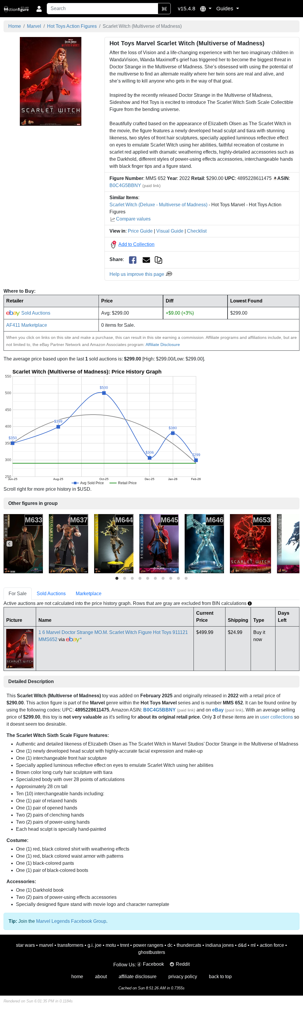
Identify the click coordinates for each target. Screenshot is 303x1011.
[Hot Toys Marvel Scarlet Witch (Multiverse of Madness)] (50, 81)
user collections (276, 716)
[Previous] (9, 544)
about (101, 976)
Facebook (153, 964)
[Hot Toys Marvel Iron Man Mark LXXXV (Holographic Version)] (204, 543)
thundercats (189, 945)
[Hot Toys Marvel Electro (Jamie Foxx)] (113, 543)
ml (253, 945)
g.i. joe (94, 945)
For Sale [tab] (18, 593)
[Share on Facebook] (132, 259)
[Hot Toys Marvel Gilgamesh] (68, 543)
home (77, 976)
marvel (46, 945)
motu (111, 945)
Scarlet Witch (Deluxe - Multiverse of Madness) (158, 204)
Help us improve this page (137, 274)
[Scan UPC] (164, 8)
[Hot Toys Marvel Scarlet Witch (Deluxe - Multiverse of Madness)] (250, 543)
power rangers (148, 945)
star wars (25, 945)
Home (14, 26)
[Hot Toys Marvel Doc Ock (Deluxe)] (23, 543)
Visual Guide (169, 231)
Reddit (183, 964)
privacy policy (182, 976)
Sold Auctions (35, 312)
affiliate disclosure (138, 976)
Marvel (34, 26)
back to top (220, 976)
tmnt (124, 945)
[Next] (293, 544)
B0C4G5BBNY (125, 185)
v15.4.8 (186, 9)
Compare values (133, 218)
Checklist (197, 231)
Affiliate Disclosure (163, 344)
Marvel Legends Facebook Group (71, 921)
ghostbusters (151, 952)
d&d (242, 945)
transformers (70, 945)
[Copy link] (158, 259)
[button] (206, 8)
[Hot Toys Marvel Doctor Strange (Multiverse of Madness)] (159, 543)
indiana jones (219, 945)
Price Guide (140, 231)
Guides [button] (225, 9)
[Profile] (39, 9)
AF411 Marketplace (26, 325)
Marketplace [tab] (88, 593)
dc (170, 945)
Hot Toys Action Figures (72, 26)
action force (272, 945)
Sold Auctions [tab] (51, 593)
